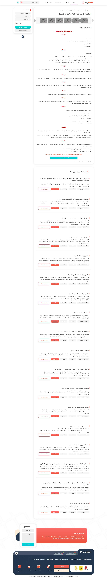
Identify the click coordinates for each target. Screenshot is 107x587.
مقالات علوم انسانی (47, 2)
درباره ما (37, 559)
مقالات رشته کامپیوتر (81, 10)
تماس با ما (33, 559)
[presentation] (93, 20)
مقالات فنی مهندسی (57, 2)
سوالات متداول (42, 559)
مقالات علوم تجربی (66, 2)
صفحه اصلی (74, 2)
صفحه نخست (79, 559)
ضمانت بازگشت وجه (23, 30)
